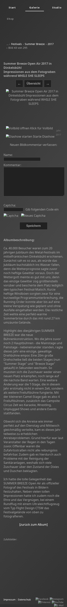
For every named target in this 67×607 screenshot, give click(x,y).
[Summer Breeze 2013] (47, 546)
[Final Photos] (11, 549)
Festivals (16, 44)
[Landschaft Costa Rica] (16, 568)
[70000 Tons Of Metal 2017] (38, 565)
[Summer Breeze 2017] (32, 549)
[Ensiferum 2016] (13, 565)
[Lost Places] (41, 584)
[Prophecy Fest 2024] (35, 571)
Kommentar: (12, 165)
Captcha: (10, 205)
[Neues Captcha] (33, 216)
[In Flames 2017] (43, 590)
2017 (51, 44)
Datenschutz (24, 599)
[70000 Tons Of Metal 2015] (44, 568)
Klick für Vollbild (41, 128)
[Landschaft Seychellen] (17, 562)
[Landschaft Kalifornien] (37, 555)
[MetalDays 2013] (25, 542)
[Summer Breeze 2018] (36, 558)
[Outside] (9, 542)
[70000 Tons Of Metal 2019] (45, 562)
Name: (8, 155)
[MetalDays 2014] (14, 555)
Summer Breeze (35, 44)
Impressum (9, 599)
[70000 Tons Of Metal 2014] (19, 546)
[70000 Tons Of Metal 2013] (19, 584)
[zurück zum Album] (33, 524)
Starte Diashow (43, 136)
